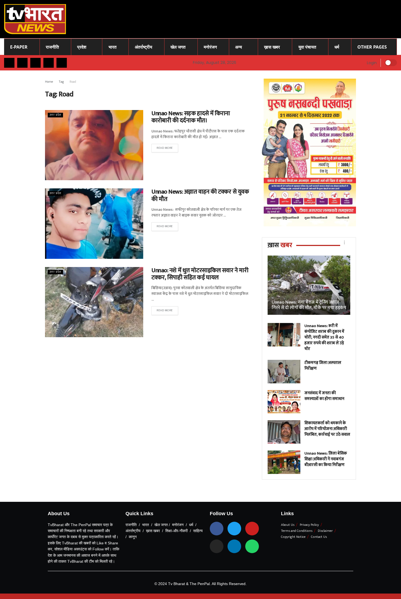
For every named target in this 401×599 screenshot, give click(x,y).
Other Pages (372, 47)
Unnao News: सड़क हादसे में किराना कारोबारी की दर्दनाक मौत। (190, 117)
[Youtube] (252, 528)
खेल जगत (177, 47)
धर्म (336, 47)
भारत (112, 47)
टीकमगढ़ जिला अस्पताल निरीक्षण (322, 365)
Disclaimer (325, 531)
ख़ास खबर (272, 47)
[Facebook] (216, 528)
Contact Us (319, 537)
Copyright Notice (293, 537)
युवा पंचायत (307, 47)
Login (371, 63)
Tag (61, 81)
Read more (165, 148)
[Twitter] (234, 528)
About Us (287, 525)
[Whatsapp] (252, 546)
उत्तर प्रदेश (55, 115)
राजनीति (52, 47)
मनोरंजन (210, 47)
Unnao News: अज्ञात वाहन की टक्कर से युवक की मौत (200, 195)
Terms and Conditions (296, 531)
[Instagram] (216, 546)
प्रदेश (81, 47)
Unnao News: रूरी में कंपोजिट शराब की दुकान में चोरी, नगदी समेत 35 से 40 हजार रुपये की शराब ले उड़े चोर (324, 337)
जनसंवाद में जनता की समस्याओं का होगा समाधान (324, 396)
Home (49, 81)
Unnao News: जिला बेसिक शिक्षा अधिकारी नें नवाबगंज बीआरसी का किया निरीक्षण (325, 459)
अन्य (238, 47)
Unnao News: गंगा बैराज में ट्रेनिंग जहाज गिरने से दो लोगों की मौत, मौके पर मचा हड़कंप (309, 305)
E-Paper (19, 47)
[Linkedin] (234, 546)
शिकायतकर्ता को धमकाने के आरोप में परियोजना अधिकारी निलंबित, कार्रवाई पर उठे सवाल (327, 429)
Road (73, 81)
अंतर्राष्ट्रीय (143, 47)
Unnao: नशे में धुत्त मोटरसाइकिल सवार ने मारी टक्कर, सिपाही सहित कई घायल (199, 274)
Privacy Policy (309, 525)
